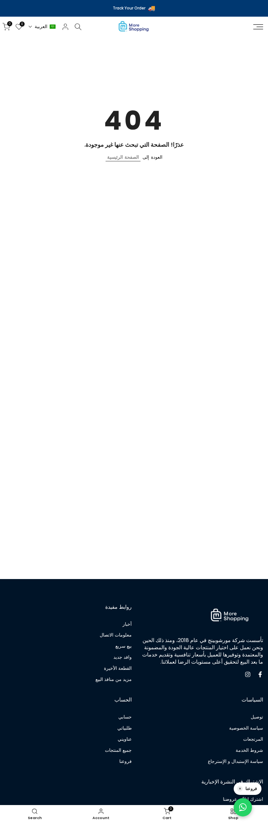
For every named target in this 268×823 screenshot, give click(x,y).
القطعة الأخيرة (118, 668)
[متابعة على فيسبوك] (260, 674)
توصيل (257, 717)
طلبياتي (124, 728)
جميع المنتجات (118, 750)
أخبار (127, 624)
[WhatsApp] (243, 807)
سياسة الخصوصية (246, 728)
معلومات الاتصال (116, 635)
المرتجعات (253, 739)
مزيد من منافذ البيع (113, 679)
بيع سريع (123, 646)
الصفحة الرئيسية (123, 157)
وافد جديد (122, 657)
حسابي (125, 717)
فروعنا (125, 761)
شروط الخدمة (249, 750)
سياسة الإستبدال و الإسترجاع (235, 761)
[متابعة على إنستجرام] (248, 674)
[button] (42, 27)
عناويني (125, 739)
